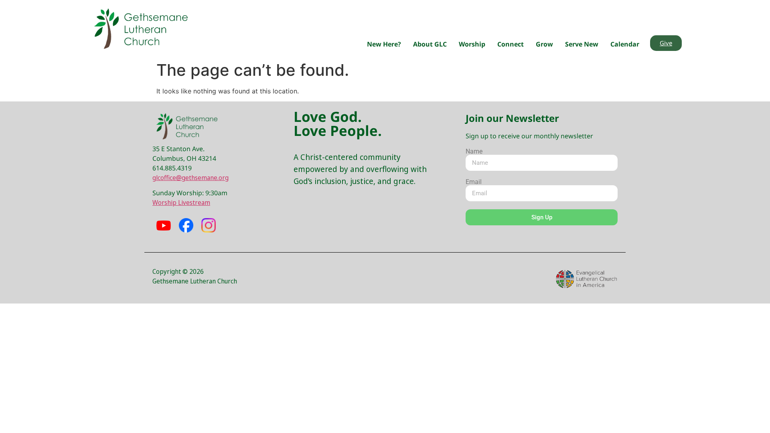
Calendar (624, 44)
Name (474, 151)
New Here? (384, 44)
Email (474, 182)
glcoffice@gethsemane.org (190, 177)
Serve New (581, 44)
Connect (510, 44)
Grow (544, 44)
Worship (472, 44)
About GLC (430, 44)
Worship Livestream (181, 202)
